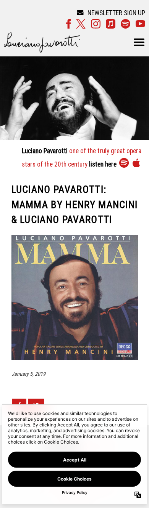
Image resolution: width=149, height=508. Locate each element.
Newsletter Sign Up (116, 13)
